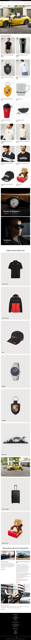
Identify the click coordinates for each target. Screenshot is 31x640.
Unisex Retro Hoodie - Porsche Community (22, 141)
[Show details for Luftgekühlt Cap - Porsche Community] (8, 175)
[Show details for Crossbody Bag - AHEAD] (23, 111)
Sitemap (15, 616)
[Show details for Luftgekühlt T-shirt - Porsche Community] (23, 154)
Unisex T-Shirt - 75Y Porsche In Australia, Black (7, 55)
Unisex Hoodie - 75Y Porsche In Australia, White (22, 77)
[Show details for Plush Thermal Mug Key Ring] (8, 111)
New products (15, 626)
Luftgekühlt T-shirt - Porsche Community (22, 163)
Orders (15, 631)
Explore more (3, 569)
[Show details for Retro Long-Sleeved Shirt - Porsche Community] (8, 132)
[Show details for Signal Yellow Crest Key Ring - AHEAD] (8, 89)
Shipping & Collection (15, 617)
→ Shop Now (6, 213)
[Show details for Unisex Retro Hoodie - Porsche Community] (23, 132)
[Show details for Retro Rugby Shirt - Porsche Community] (8, 154)
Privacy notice (15, 618)
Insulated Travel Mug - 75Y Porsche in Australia (22, 55)
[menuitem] (15, 616)
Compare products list (15, 625)
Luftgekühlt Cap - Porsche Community (7, 184)
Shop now (4, 30)
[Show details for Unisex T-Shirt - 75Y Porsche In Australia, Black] (8, 45)
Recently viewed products (15, 624)
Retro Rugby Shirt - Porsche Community (7, 163)
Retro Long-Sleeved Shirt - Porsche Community (6, 141)
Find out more (3, 609)
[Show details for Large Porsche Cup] (23, 89)
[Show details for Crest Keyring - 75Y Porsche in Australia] (8, 67)
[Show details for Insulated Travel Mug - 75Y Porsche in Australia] (23, 45)
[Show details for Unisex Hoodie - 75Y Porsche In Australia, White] (23, 67)
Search (15, 623)
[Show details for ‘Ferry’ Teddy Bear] (23, 175)
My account (15, 630)
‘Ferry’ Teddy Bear (19, 184)
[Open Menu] (1, 3)
